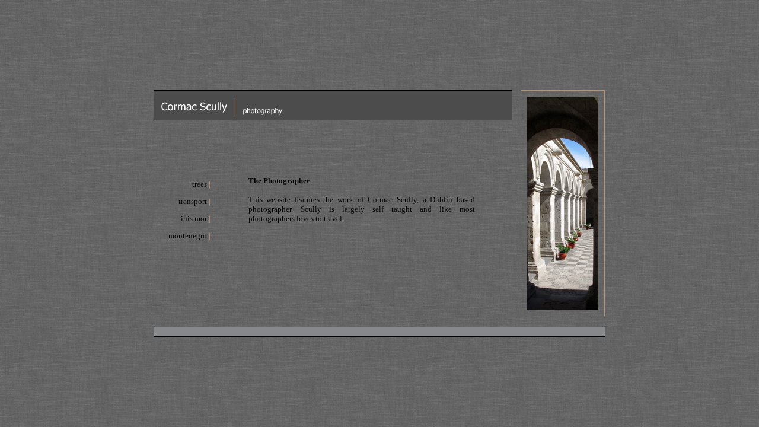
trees (199, 184)
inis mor (194, 218)
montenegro (187, 235)
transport (192, 201)
